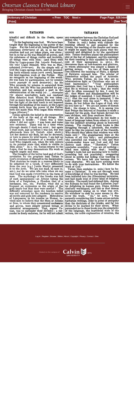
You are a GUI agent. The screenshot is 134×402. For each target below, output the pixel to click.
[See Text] (120, 21)
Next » (76, 17)
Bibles (60, 236)
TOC (66, 17)
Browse (53, 236)
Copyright (74, 236)
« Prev (56, 17)
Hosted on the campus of (49, 252)
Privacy (82, 236)
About (66, 236)
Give (97, 236)
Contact (90, 236)
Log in (37, 236)
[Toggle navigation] (128, 6)
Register (45, 236)
